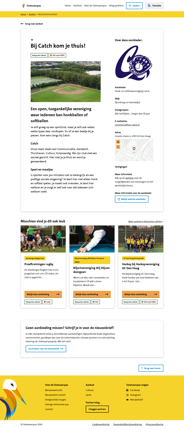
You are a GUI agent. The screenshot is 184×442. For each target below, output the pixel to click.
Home (68, 5)
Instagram (135, 394)
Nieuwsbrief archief (55, 394)
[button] (134, 150)
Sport (88, 394)
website (129, 178)
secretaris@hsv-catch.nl (127, 124)
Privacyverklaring (154, 424)
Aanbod (77, 5)
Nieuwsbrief (136, 399)
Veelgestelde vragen (55, 399)
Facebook (135, 390)
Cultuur (90, 390)
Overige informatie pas (57, 404)
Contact (49, 409)
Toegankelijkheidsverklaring (127, 424)
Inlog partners (116, 5)
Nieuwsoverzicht (53, 390)
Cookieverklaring (100, 424)
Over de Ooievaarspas (95, 5)
